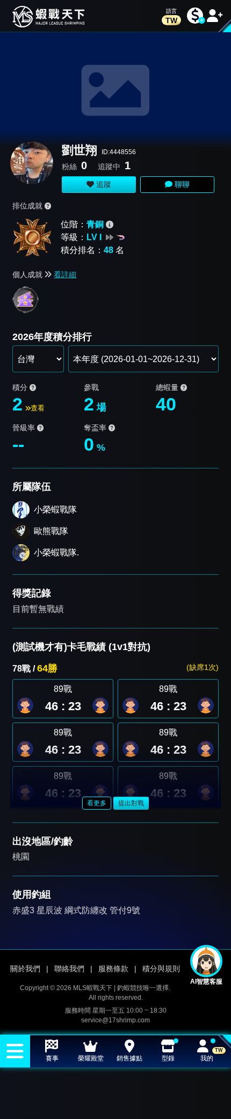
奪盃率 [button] (96, 427)
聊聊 (181, 184)
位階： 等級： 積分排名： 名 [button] (92, 237)
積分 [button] (21, 387)
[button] (100, 705)
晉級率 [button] (24, 427)
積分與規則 (161, 968)
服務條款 (113, 968)
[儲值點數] (195, 16)
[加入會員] (215, 16)
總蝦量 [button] (168, 387)
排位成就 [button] (28, 205)
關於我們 (25, 968)
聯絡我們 (69, 968)
